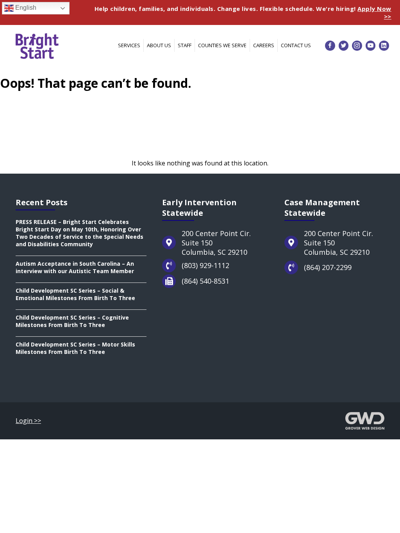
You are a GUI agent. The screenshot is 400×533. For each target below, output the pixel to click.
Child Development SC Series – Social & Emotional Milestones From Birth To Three (75, 294)
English (25, 7)
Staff (184, 45)
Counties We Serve (222, 45)
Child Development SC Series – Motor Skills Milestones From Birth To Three (75, 348)
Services (129, 45)
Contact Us (296, 45)
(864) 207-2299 (328, 267)
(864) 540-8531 (205, 281)
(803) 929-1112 (205, 265)
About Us (159, 45)
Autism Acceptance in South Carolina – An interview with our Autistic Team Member (75, 267)
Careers (263, 45)
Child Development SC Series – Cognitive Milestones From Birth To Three (72, 321)
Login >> (28, 420)
